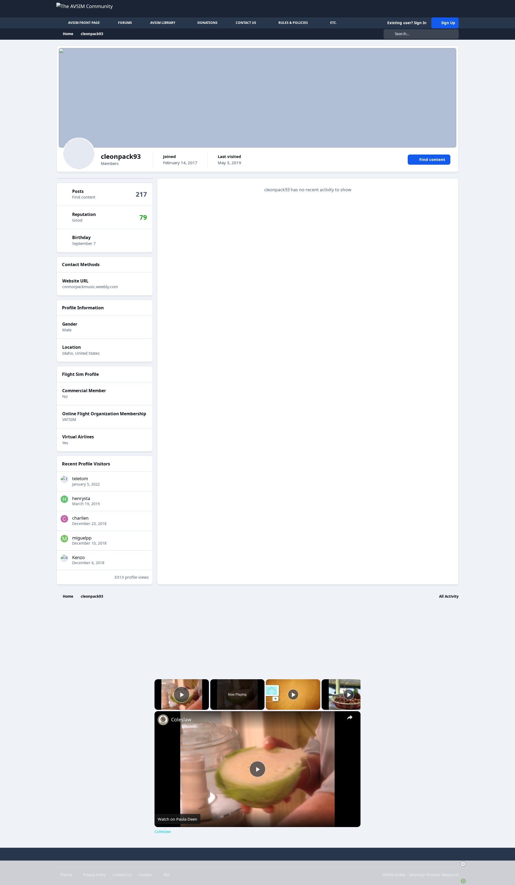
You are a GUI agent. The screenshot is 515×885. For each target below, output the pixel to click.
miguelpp (81, 538)
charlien (80, 518)
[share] (350, 717)
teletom (80, 478)
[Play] (293, 694)
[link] (163, 719)
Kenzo (78, 557)
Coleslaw (181, 719)
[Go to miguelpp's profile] (64, 538)
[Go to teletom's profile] (64, 479)
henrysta (81, 498)
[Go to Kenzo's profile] (64, 558)
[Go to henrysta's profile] (64, 499)
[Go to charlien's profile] (64, 519)
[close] (463, 864)
